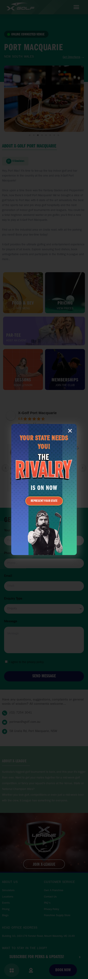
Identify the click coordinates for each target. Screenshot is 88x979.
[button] (70, 430)
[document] (44, 489)
